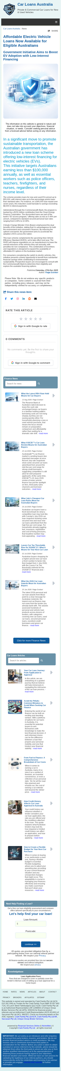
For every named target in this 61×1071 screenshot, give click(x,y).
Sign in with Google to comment (32, 362)
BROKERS (17, 997)
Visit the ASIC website (33, 1062)
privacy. (38, 965)
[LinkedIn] (23, 298)
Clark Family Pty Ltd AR (47, 1017)
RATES (14, 992)
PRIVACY (6, 997)
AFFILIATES (29, 997)
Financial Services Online (29, 1026)
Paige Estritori (51, 272)
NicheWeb (46, 1026)
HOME (5, 992)
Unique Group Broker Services (30, 1019)
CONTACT (52, 992)
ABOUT (42, 992)
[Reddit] (29, 298)
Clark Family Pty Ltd (26, 1028)
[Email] (35, 298)
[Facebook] (5, 298)
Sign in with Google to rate (32, 326)
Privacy (42, 956)
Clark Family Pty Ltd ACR (25, 1017)
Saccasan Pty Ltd (9, 1019)
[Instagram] (17, 298)
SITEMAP (40, 997)
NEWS (22, 992)
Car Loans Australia (11, 29)
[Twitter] (11, 298)
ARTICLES (32, 992)
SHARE (53, 31)
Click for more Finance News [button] (31, 640)
